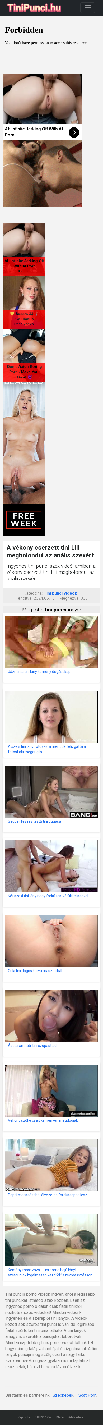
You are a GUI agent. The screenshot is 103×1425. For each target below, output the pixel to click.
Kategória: (33, 593)
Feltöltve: (24, 598)
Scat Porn (87, 1395)
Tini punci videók (60, 593)
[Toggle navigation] (87, 7)
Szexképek (63, 1395)
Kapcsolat (24, 1417)
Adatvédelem (76, 1417)
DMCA (60, 1417)
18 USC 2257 (43, 1417)
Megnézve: (69, 598)
